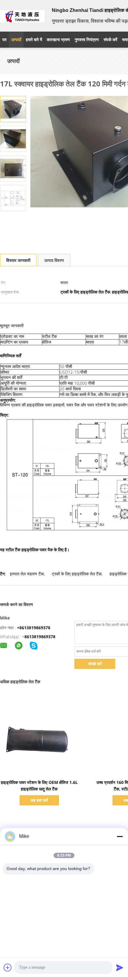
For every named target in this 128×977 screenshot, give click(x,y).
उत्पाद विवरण (54, 260)
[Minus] (119, 836)
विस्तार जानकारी (18, 260)
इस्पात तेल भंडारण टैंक (27, 574)
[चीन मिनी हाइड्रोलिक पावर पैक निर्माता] (22, 16)
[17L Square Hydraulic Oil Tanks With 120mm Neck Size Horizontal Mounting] (13, 108)
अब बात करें (39, 800)
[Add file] (8, 967)
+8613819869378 (33, 627)
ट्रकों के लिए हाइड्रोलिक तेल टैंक (77, 574)
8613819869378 (39, 636)
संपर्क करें (95, 664)
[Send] (119, 967)
